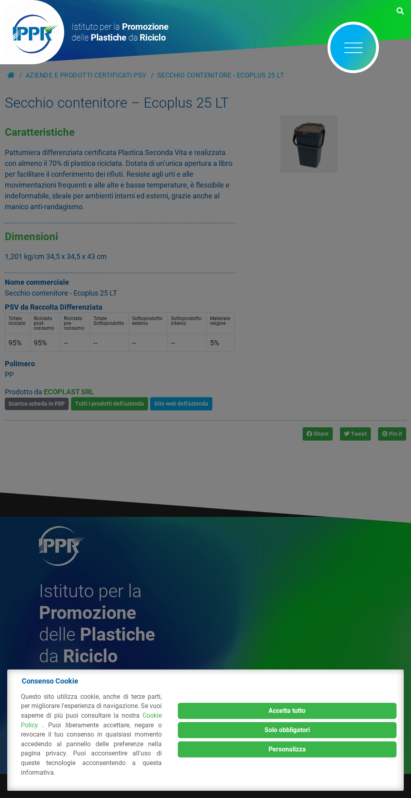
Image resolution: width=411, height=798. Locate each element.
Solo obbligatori (287, 730)
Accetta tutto (287, 710)
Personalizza (287, 749)
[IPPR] (32, 32)
